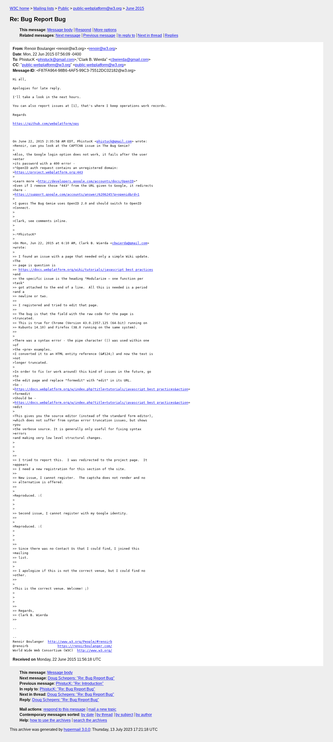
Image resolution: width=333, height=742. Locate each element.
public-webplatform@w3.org (97, 8)
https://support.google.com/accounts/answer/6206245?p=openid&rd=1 (77, 194)
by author (144, 715)
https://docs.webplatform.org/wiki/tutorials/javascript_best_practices (86, 269)
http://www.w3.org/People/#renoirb (80, 641)
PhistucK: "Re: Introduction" (80, 683)
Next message (68, 35)
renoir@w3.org (102, 48)
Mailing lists (43, 8)
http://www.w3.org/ (94, 650)
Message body (60, 30)
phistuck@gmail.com (56, 59)
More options (105, 30)
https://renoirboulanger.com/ (85, 646)
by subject (124, 715)
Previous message (99, 35)
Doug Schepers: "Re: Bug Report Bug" (81, 678)
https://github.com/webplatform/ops (46, 123)
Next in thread (150, 35)
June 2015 (135, 8)
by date (87, 715)
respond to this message (64, 709)
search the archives (90, 720)
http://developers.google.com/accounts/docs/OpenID (86, 181)
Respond (83, 30)
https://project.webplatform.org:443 (49, 172)
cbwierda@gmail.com (129, 59)
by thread (105, 715)
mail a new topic (102, 709)
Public (63, 8)
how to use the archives (50, 720)
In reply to (126, 35)
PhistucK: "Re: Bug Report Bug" (67, 689)
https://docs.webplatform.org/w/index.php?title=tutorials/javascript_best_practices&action (101, 389)
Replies (171, 35)
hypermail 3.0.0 (77, 729)
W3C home (19, 8)
